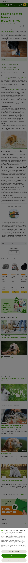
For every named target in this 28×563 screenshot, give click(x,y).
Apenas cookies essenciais (14, 560)
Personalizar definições (14, 551)
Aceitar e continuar (14, 555)
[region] (14, 545)
